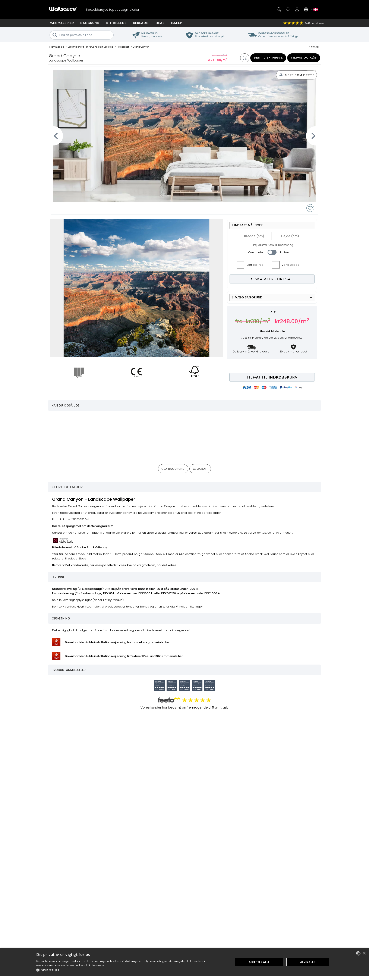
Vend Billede (290, 265)
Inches (284, 252)
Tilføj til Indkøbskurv (272, 377)
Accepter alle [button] (259, 962)
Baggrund (90, 23)
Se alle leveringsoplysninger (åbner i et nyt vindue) (88, 600)
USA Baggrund (173, 469)
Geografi (200, 469)
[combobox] (358, 953)
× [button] (364, 953)
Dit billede (116, 23)
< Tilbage (314, 46)
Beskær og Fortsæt (272, 279)
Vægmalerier (62, 23)
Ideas (160, 23)
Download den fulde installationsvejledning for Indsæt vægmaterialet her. (117, 642)
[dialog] (184, 962)
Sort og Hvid (255, 265)
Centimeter (256, 252)
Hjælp (176, 23)
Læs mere (98, 965)
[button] (131, 970)
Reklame (140, 23)
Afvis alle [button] (307, 962)
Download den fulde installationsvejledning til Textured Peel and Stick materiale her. (124, 656)
